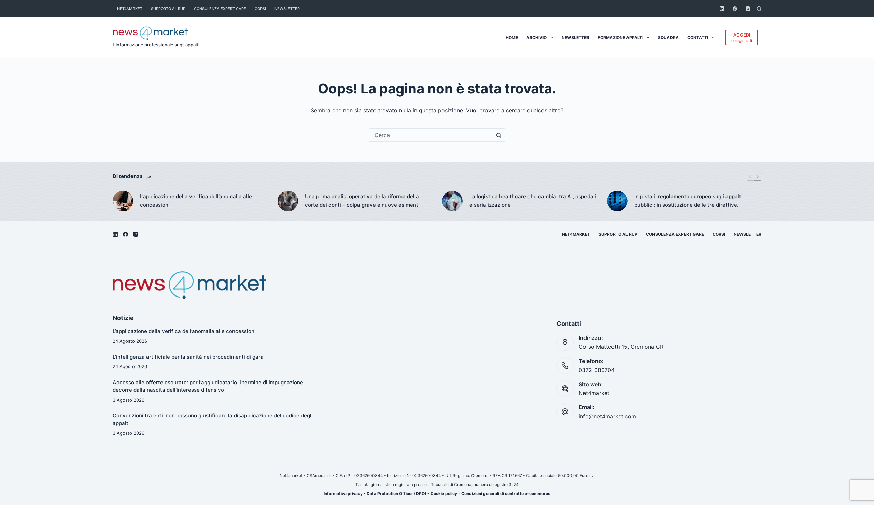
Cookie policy (444, 493)
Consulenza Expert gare (220, 8)
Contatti (697, 37)
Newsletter (287, 8)
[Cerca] (759, 8)
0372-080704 (597, 369)
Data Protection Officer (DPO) (396, 493)
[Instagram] (748, 8)
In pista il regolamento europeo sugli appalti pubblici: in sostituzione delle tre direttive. (688, 200)
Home (512, 37)
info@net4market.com (607, 416)
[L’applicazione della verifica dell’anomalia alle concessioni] (123, 201)
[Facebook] (735, 8)
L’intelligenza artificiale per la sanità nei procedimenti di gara (188, 357)
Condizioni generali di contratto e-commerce (505, 493)
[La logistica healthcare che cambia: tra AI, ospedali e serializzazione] (452, 201)
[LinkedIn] (722, 8)
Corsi (260, 8)
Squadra (668, 37)
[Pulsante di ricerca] (498, 135)
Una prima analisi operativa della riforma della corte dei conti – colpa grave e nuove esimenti (362, 200)
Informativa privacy (343, 493)
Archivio (536, 37)
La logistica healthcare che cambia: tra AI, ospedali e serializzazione (532, 200)
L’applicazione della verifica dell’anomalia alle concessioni (196, 200)
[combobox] (430, 135)
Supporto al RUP (168, 8)
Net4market (129, 8)
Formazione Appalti (620, 37)
